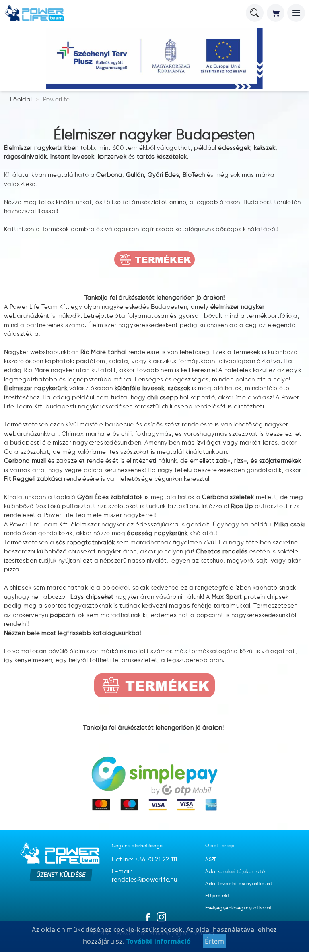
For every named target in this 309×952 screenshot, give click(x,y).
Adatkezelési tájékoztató (235, 871)
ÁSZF (210, 859)
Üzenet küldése (61, 874)
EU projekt (217, 896)
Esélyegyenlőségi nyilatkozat (238, 908)
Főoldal (21, 100)
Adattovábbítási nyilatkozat (238, 884)
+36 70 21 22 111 (156, 860)
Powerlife (56, 100)
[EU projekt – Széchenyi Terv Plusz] (154, 58)
